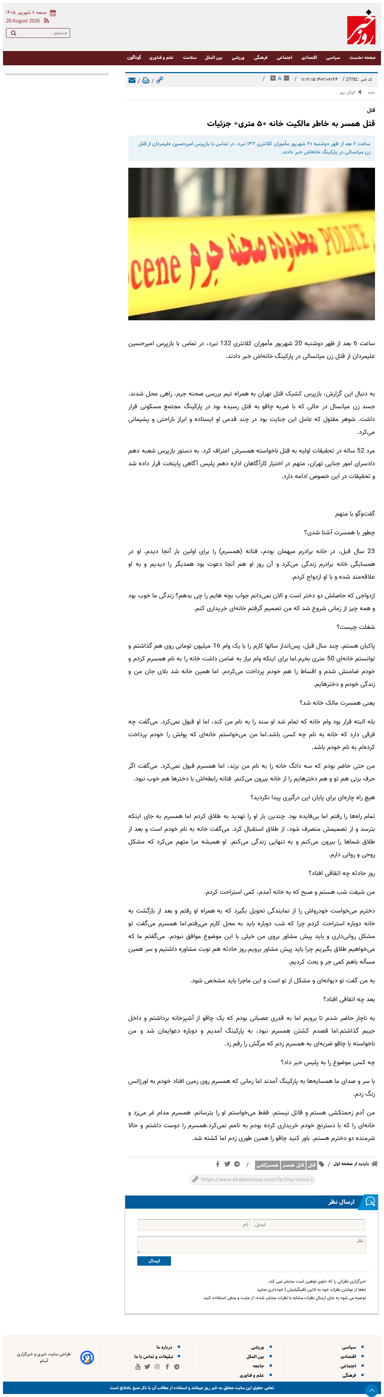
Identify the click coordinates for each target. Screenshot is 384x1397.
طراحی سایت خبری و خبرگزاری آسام (44, 1357)
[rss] (45, 22)
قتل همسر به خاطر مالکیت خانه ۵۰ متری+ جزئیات (291, 123)
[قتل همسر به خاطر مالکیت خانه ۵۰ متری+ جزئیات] (251, 245)
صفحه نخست (363, 57)
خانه (371, 93)
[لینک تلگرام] (238, 1166)
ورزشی (239, 57)
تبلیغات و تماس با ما (154, 1356)
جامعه (259, 1366)
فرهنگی (261, 57)
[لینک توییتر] (229, 1165)
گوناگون (134, 57)
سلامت (189, 57)
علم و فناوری (162, 57)
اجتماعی (285, 57)
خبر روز (210, 1388)
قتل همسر (293, 1165)
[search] (14, 34)
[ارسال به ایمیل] (132, 82)
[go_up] (371, 1390)
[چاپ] (146, 82)
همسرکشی (267, 1165)
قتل (312, 1165)
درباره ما (165, 1347)
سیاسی (333, 57)
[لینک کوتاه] (160, 81)
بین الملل (214, 57)
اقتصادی (310, 57)
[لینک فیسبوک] (219, 1166)
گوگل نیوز (347, 93)
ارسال (154, 1261)
